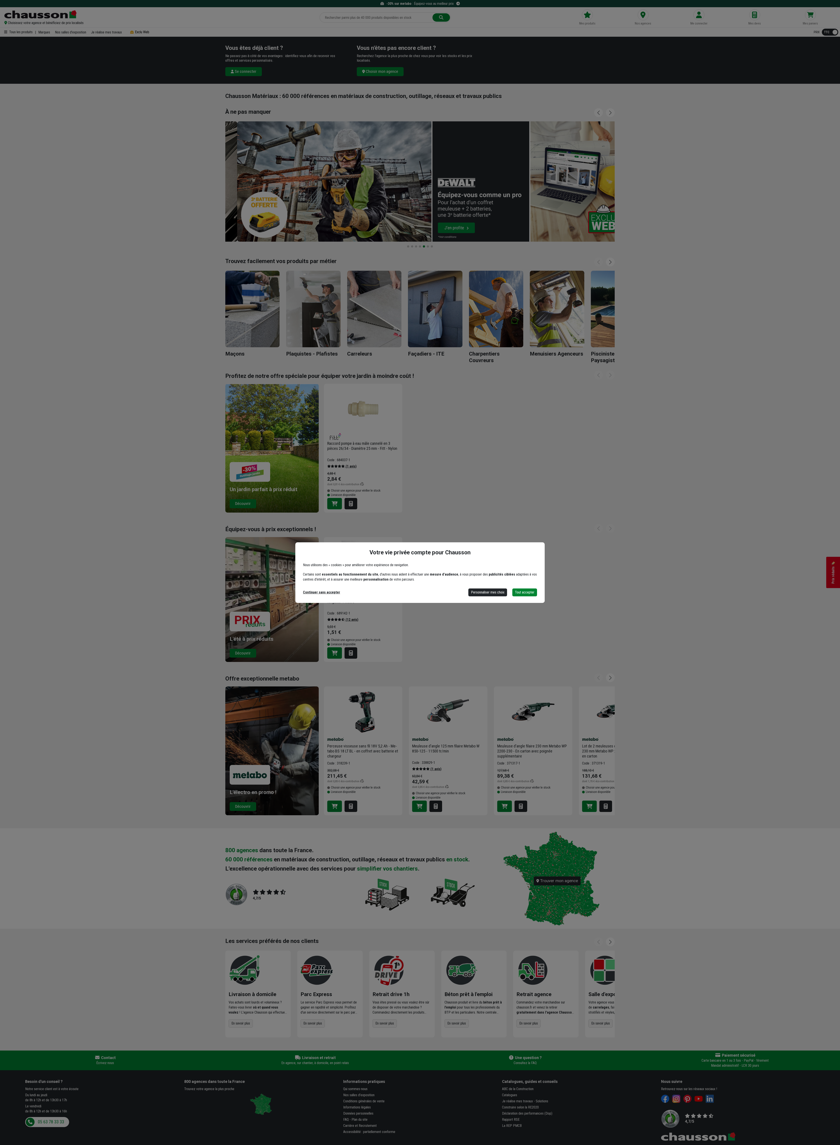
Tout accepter (524, 592)
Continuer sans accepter (321, 592)
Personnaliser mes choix (487, 592)
